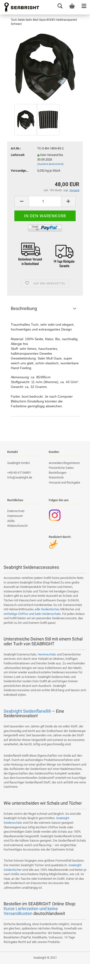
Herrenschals (47, 654)
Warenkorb (56, 477)
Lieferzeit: (18, 155)
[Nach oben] (77, 957)
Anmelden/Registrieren (64, 463)
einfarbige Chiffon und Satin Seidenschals (32, 614)
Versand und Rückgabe (64, 482)
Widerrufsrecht (17, 526)
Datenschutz (15, 511)
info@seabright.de (19, 477)
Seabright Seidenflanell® (27, 711)
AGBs (11, 521)
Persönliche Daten (61, 468)
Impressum (15, 516)
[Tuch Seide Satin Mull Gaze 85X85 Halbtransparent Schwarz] (45, 66)
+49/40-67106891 (19, 472)
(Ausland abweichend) (50, 164)
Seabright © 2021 (45, 957)
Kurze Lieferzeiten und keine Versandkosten (31, 911)
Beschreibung (24, 308)
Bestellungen (57, 472)
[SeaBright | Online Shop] (20, 7)
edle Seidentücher (47, 609)
